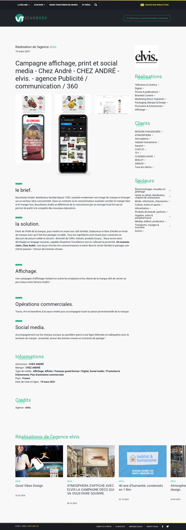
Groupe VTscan (152, 527)
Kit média (86, 5)
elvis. (53, 47)
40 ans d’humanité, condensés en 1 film (141, 488)
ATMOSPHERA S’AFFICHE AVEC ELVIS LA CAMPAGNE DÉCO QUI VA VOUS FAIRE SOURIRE (90, 489)
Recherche (95, 5)
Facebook (163, 526)
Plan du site (120, 527)
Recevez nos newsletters (157, 5)
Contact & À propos (103, 527)
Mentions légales (135, 527)
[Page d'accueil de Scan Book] (31, 18)
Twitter (167, 526)
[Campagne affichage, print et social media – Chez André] (33, 104)
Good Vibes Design (29, 486)
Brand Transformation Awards (63, 5)
